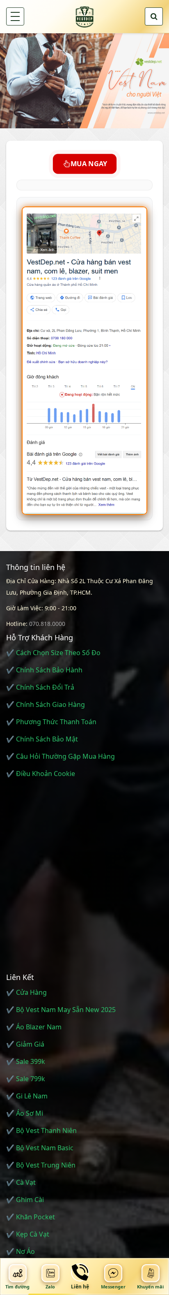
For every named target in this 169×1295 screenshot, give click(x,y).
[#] (84, 80)
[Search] (154, 16)
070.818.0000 (47, 624)
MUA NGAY (87, 163)
